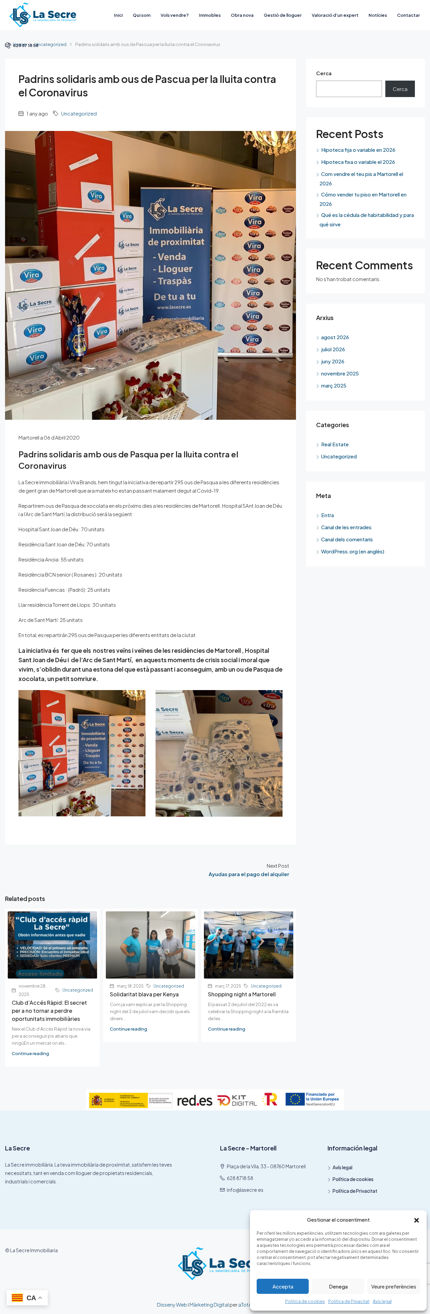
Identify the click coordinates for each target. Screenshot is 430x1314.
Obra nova (242, 15)
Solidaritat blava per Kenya (144, 994)
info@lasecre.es (245, 1190)
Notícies (378, 15)
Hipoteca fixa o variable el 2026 (358, 161)
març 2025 (333, 385)
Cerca (324, 73)
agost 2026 (335, 337)
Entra (327, 515)
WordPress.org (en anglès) (352, 551)
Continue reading (30, 1053)
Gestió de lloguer (283, 15)
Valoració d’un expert (335, 15)
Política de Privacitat (349, 1301)
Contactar (408, 15)
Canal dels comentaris (347, 539)
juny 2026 (332, 361)
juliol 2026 (333, 349)
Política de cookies (305, 1301)
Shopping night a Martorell (242, 994)
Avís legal (382, 1301)
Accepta (282, 1286)
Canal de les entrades (346, 527)
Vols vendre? (175, 15)
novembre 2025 (340, 373)
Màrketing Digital (209, 1304)
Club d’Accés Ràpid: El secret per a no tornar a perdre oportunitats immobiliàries (49, 1010)
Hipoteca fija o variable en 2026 (358, 149)
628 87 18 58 (25, 45)
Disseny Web (172, 1304)
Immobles (210, 15)
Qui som (141, 15)
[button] (416, 1219)
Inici (118, 15)
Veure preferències (393, 1286)
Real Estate (335, 444)
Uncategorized (79, 113)
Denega (338, 1286)
